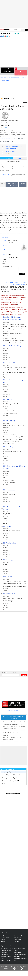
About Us (3, 935)
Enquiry (2, 939)
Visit (9, 254)
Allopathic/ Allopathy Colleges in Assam (12, 772)
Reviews (5, 127)
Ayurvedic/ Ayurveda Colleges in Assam (12, 775)
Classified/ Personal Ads (20, 954)
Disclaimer (16, 941)
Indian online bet (5, 954)
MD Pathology (8, 560)
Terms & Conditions (19, 935)
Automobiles (17, 956)
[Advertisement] (14, 14)
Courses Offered (5, 139)
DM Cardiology (14, 302)
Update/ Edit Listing (10, 149)
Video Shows (4, 952)
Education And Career (6, 950)
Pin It (12, 98)
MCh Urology (9, 312)
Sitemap (3, 941)
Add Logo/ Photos (10, 151)
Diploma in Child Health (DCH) (13, 363)
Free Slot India (17, 939)
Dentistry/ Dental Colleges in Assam (11, 778)
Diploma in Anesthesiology (12, 297)
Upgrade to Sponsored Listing (13, 146)
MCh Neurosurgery (9, 490)
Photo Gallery (17, 952)
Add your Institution (21, 73)
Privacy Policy (17, 937)
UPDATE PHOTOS (5, 174)
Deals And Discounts (6, 960)
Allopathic (5, 80)
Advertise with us (5, 937)
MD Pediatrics (10, 314)
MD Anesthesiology (18, 312)
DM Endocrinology (9, 421)
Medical (23, 78)
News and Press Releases (7, 948)
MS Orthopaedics (19, 314)
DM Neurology (13, 304)
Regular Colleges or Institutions (9, 78)
